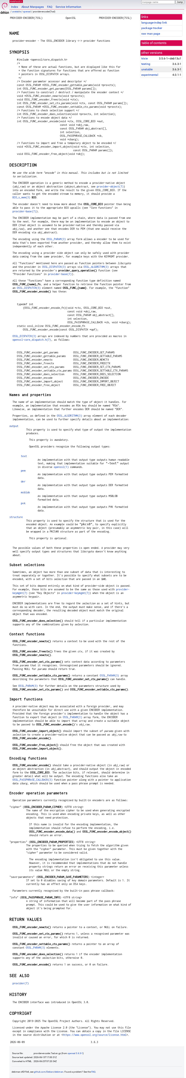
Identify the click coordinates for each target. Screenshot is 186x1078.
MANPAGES (16, 1)
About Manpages (32, 7)
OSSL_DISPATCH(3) (54, 266)
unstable (16, 11)
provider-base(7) (24, 211)
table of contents (154, 43)
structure (16, 517)
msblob (25, 492)
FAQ (49, 7)
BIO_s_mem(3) (21, 197)
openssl (27, 11)
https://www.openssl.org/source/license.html (94, 1034)
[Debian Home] (4, 7)
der (23, 481)
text (24, 456)
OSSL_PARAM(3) (56, 239)
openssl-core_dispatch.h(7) (32, 339)
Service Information (68, 7)
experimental (149, 75)
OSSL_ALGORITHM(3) (96, 266)
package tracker (151, 28)
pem (23, 470)
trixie (144, 58)
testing (145, 64)
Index (14, 7)
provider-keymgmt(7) (75, 592)
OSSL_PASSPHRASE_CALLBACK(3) (32, 779)
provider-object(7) (110, 186)
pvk (23, 503)
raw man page (150, 33)
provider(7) (21, 983)
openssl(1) (61, 466)
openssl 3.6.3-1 (75, 1053)
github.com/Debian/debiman (48, 1072)
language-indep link (154, 22)
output (13, 426)
